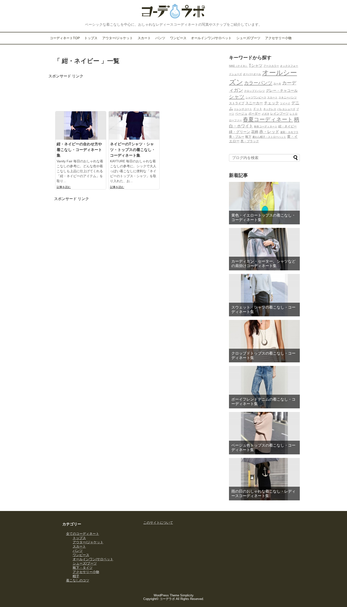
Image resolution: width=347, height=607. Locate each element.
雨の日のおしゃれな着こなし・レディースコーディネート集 (263, 493)
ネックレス (269, 109)
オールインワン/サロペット (211, 38)
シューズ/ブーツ (248, 38)
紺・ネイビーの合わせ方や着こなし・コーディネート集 (79, 149)
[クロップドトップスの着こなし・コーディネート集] (264, 341)
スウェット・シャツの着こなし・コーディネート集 (263, 309)
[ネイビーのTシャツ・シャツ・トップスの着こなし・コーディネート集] (134, 126)
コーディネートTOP (65, 38)
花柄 (254, 132)
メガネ (265, 113)
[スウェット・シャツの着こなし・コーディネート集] (264, 295)
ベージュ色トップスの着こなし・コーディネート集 (263, 447)
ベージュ (241, 113)
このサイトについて (158, 522)
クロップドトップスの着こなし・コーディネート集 (263, 355)
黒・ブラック (250, 141)
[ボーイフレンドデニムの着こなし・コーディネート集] (264, 387)
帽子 (76, 576)
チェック (271, 103)
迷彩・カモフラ (289, 132)
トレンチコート (243, 109)
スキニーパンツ (288, 97)
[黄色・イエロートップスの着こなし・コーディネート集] (264, 203)
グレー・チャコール (282, 90)
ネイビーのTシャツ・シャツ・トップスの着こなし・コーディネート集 (132, 149)
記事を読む (64, 187)
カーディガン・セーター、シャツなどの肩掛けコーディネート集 (263, 263)
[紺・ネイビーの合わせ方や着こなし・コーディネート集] (80, 126)
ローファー (235, 120)
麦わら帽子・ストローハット (269, 136)
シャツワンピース (255, 97)
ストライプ (236, 103)
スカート (144, 38)
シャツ (237, 96)
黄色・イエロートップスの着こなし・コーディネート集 (263, 217)
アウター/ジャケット (117, 38)
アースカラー (271, 65)
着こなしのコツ (77, 580)
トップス (90, 38)
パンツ (160, 38)
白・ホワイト (241, 126)
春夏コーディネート (268, 119)
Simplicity (187, 595)
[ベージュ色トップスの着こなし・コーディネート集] (264, 433)
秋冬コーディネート (265, 126)
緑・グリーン (239, 132)
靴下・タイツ (83, 567)
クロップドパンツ (254, 90)
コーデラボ (167, 599)
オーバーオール (252, 74)
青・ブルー (236, 136)
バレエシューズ (286, 109)
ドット (257, 109)
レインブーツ (279, 113)
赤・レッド (269, 131)
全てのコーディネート (82, 534)
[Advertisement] (134, 89)
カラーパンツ (258, 82)
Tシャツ (255, 65)
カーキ (277, 83)
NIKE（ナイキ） (238, 65)
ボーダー (254, 113)
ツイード (285, 103)
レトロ (293, 113)
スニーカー (254, 103)
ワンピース (178, 38)
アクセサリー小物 (278, 38)
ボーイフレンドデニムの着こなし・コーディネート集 (263, 401)
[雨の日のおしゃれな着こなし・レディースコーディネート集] (264, 479)
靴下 (248, 136)
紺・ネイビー (287, 126)
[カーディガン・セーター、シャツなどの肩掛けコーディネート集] (264, 249)
